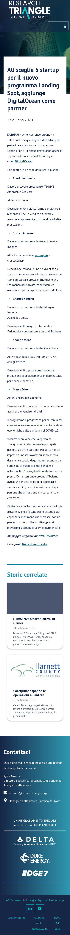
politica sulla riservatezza (39, 923)
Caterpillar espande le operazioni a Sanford (29, 693)
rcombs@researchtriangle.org (28, 793)
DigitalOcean (23, 161)
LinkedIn (30, 908)
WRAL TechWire (48, 536)
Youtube (40, 908)
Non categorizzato (34, 544)
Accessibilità (16, 918)
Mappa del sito (57, 923)
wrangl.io (41, 255)
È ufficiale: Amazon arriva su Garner (34, 621)
